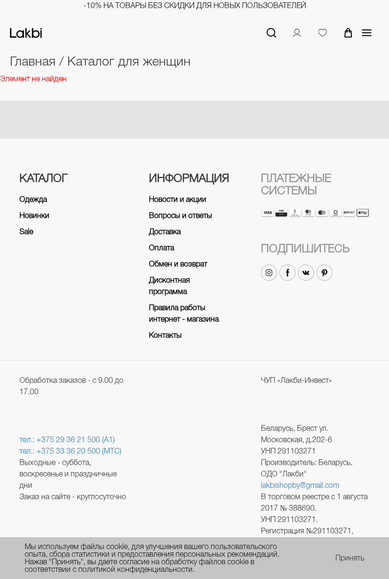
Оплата (161, 248)
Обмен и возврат (178, 264)
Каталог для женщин (129, 61)
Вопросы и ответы (180, 215)
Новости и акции (177, 199)
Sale (26, 232)
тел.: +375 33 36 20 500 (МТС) (70, 451)
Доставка (165, 232)
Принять (349, 558)
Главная (34, 61)
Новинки (34, 215)
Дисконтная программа (169, 285)
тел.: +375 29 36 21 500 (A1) (67, 440)
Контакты (165, 335)
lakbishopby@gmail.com (300, 485)
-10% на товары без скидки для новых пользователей (194, 5)
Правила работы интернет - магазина (184, 313)
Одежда (33, 199)
